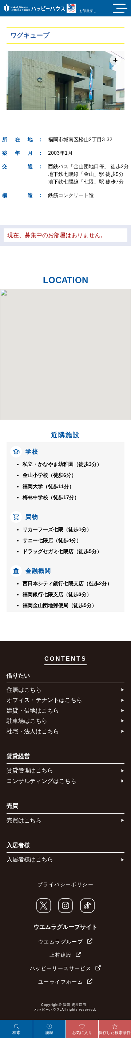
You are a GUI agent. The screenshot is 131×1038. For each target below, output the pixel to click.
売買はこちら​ (24, 820)
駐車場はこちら (27, 721)
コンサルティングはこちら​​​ (41, 781)
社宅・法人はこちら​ (33, 731)
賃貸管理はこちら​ (30, 770)
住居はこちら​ (24, 690)
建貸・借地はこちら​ (33, 710)
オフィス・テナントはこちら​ (44, 700)
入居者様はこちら (30, 859)
